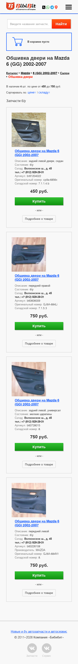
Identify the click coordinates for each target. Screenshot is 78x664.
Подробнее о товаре (39, 218)
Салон (64, 73)
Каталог (12, 73)
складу (43, 92)
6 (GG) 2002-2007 (45, 73)
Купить (39, 201)
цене (31, 92)
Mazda (25, 73)
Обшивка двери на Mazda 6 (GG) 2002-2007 (37, 153)
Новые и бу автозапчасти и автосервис (39, 631)
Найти (61, 24)
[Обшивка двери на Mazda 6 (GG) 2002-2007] (39, 130)
